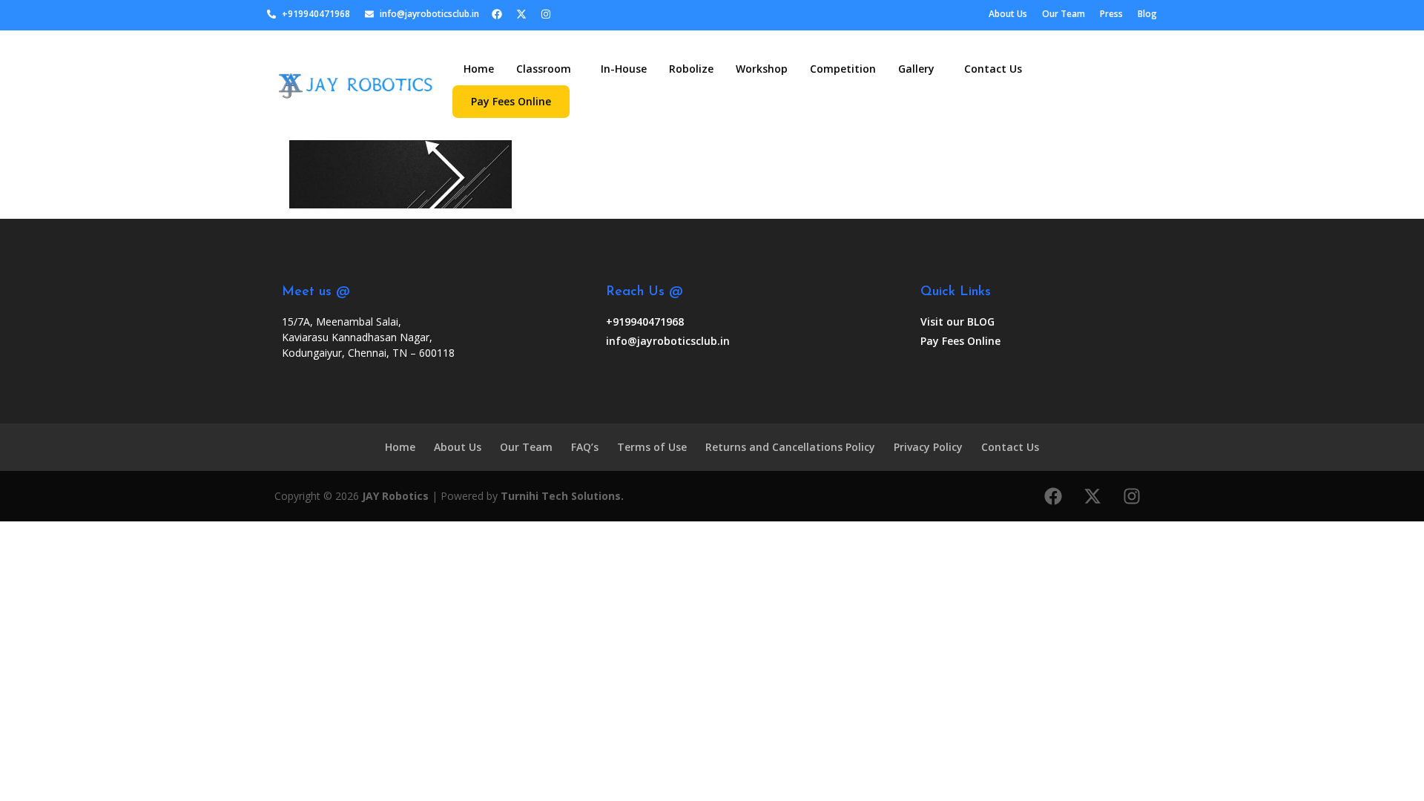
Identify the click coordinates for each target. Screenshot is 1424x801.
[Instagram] (545, 14)
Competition (843, 69)
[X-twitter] (521, 14)
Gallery (916, 69)
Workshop (762, 69)
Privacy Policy (928, 447)
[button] (547, 69)
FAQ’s (585, 447)
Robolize (691, 69)
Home (479, 69)
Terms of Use (652, 447)
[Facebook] (497, 14)
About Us (457, 447)
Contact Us (993, 69)
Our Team (526, 447)
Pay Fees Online (511, 101)
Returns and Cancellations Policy (790, 447)
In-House (624, 69)
